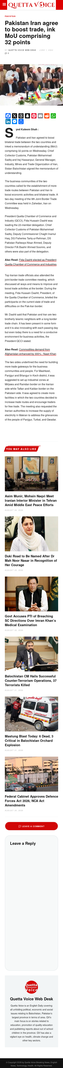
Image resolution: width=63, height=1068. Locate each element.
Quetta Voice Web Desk (22, 50)
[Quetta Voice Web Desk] (31, 986)
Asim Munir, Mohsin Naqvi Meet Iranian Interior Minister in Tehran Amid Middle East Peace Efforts (31, 500)
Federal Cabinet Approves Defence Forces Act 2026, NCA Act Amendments (31, 800)
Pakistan (10, 16)
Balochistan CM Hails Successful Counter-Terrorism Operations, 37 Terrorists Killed (31, 680)
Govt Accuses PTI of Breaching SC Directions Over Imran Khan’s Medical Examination (30, 620)
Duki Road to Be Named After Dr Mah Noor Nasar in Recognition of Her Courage (31, 560)
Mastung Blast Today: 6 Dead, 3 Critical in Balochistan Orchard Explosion (29, 740)
